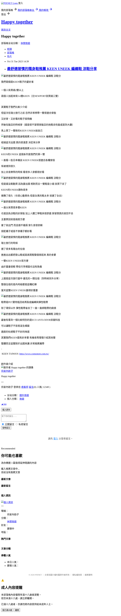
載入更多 (6, 410)
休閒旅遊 (25, 43)
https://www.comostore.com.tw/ (34, 354)
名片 (9, 56)
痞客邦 (24, 387)
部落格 (10, 52)
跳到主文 (6, 30)
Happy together (17, 21)
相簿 (9, 49)
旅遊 (21, 399)
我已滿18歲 (7, 610)
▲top (3, 404)
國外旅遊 (24, 395)
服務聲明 (88, 575)
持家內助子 (7, 371)
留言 (31, 387)
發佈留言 (6, 428)
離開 (17, 610)
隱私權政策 (77, 575)
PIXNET (38, 575)
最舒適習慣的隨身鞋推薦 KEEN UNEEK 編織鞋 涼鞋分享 (52, 69)
